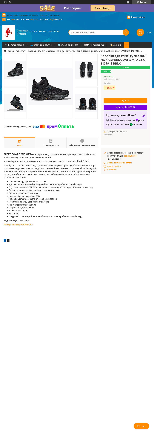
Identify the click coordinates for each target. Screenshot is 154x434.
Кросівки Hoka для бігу (59, 51)
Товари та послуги (17, 51)
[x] (8, 241)
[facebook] (5, 241)
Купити (125, 100)
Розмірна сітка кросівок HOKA (18, 224)
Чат (144, 426)
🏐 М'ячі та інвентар (94, 45)
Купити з (120, 107)
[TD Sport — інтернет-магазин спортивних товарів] (8, 32)
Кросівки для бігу (36, 51)
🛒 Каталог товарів (14, 45)
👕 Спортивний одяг (68, 45)
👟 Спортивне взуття (41, 45)
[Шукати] (126, 32)
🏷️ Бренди (115, 45)
